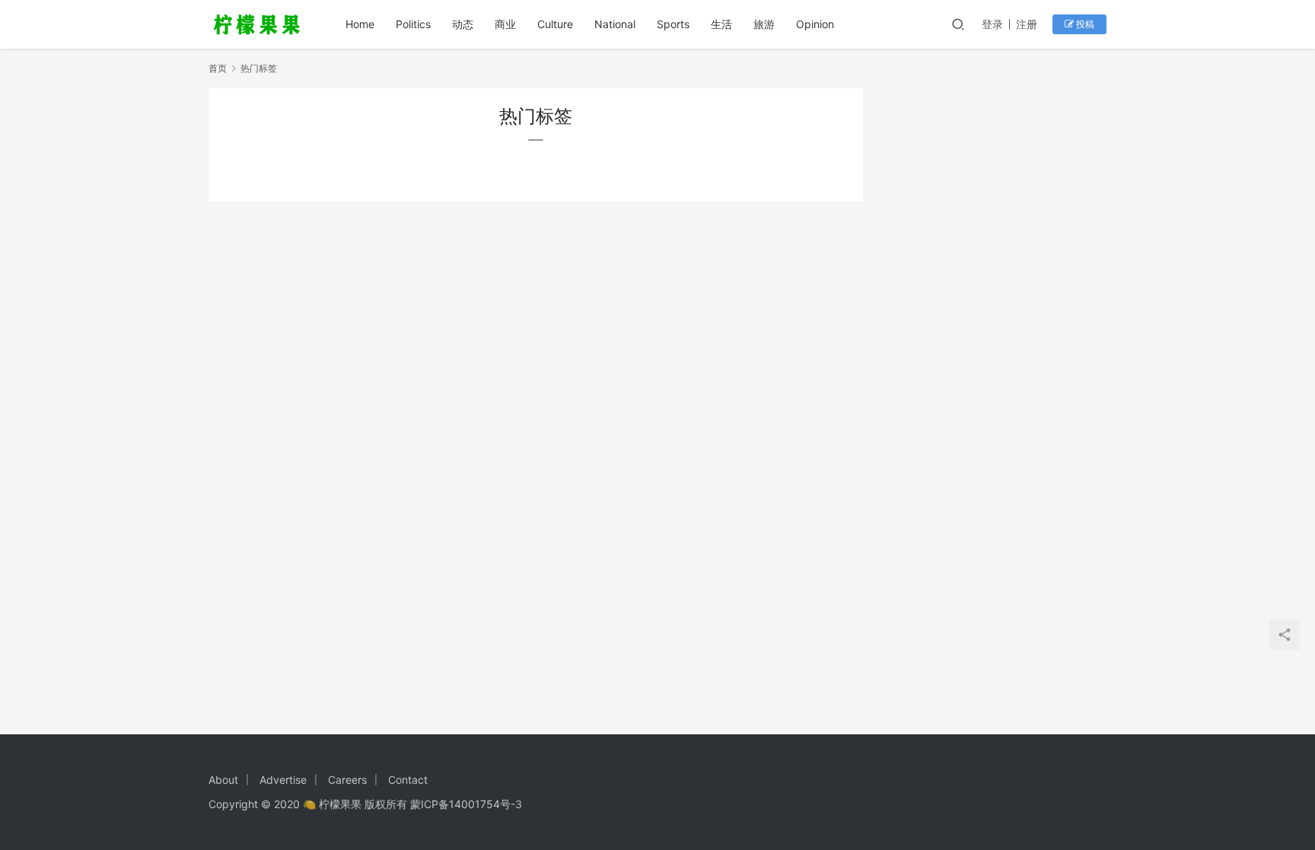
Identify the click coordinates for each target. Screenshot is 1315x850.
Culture (555, 24)
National (614, 24)
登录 (992, 24)
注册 (1026, 24)
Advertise (283, 779)
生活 (721, 24)
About (223, 779)
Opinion (815, 24)
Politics (413, 24)
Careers (347, 779)
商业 (505, 24)
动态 (462, 24)
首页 (218, 68)
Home (359, 24)
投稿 (1084, 24)
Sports (673, 24)
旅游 (764, 24)
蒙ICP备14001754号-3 (466, 803)
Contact (408, 779)
